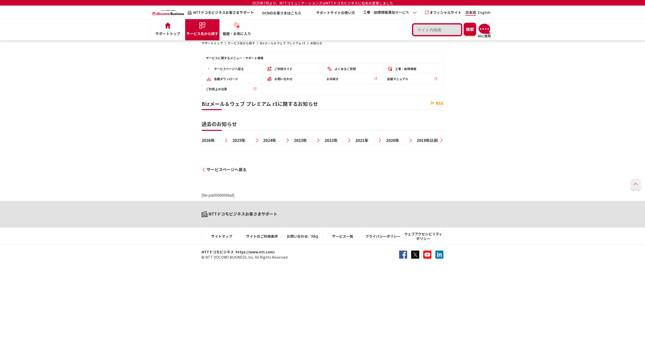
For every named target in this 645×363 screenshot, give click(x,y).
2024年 (269, 140)
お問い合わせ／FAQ (302, 236)
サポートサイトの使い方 (335, 12)
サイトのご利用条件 (262, 236)
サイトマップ (221, 236)
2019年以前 (427, 140)
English (484, 13)
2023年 (300, 140)
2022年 (331, 140)
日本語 (470, 13)
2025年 (238, 140)
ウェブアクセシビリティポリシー (423, 236)
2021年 (361, 140)
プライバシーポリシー (383, 236)
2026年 (208, 140)
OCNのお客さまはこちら (281, 12)
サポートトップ (212, 43)
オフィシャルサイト (445, 12)
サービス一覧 (342, 236)
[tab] (390, 12)
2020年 (392, 140)
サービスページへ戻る (227, 169)
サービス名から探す (241, 43)
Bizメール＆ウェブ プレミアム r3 (282, 43)
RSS (439, 103)
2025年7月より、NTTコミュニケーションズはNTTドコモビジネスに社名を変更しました (322, 3)
